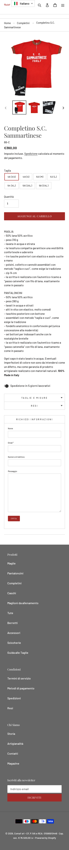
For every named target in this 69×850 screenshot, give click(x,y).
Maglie (11, 563)
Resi (34, 405)
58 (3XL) (43, 185)
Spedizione (31, 153)
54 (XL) (12, 185)
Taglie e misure (34, 398)
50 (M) (39, 176)
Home (7, 23)
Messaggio (12, 471)
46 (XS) (12, 176)
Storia (11, 733)
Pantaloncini (15, 573)
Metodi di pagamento (20, 688)
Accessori (13, 632)
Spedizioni (14, 698)
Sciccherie (14, 642)
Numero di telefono (16, 457)
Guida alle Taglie (17, 652)
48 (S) (26, 176)
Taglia (7, 170)
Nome (10, 428)
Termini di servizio (19, 678)
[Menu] (63, 5)
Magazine (13, 763)
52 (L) (53, 176)
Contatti (12, 753)
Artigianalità (15, 743)
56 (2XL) (27, 185)
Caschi (11, 593)
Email (11, 443)
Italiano (24, 3)
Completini (23, 23)
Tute (10, 613)
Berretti (12, 623)
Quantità (9, 196)
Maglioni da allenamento (22, 603)
